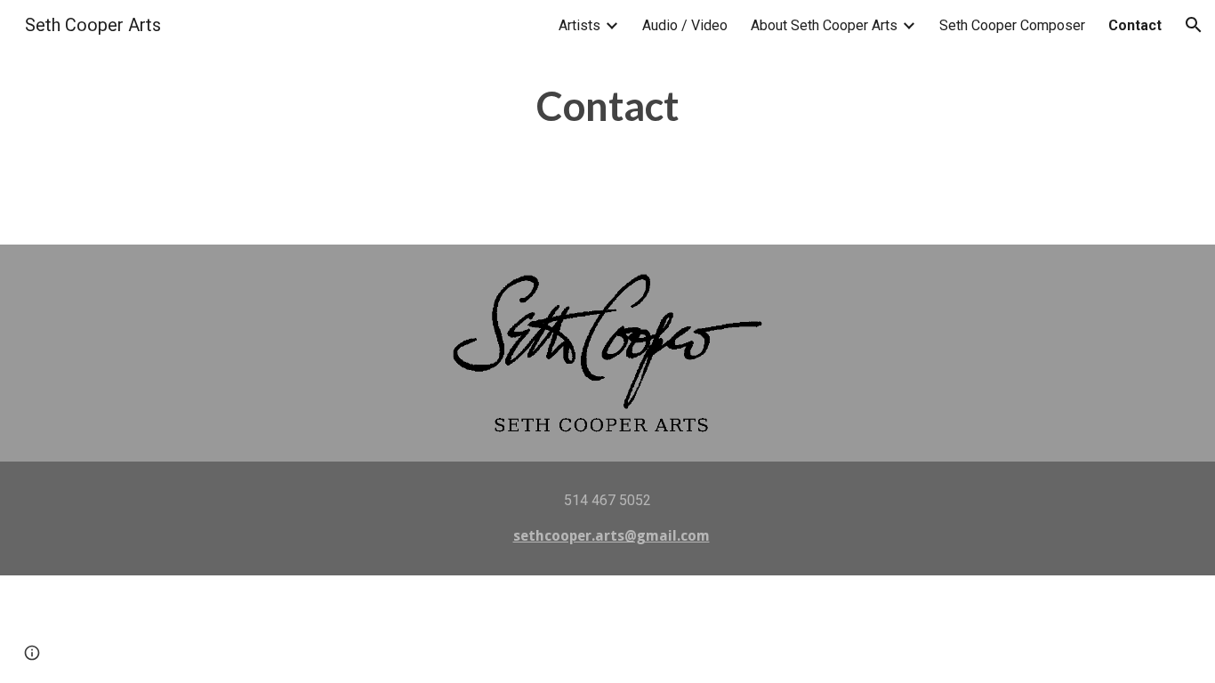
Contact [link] (1135, 25)
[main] (607, 122)
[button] (1193, 25)
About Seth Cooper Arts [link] (824, 25)
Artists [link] (579, 25)
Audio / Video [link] (685, 25)
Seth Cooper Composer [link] (1012, 25)
